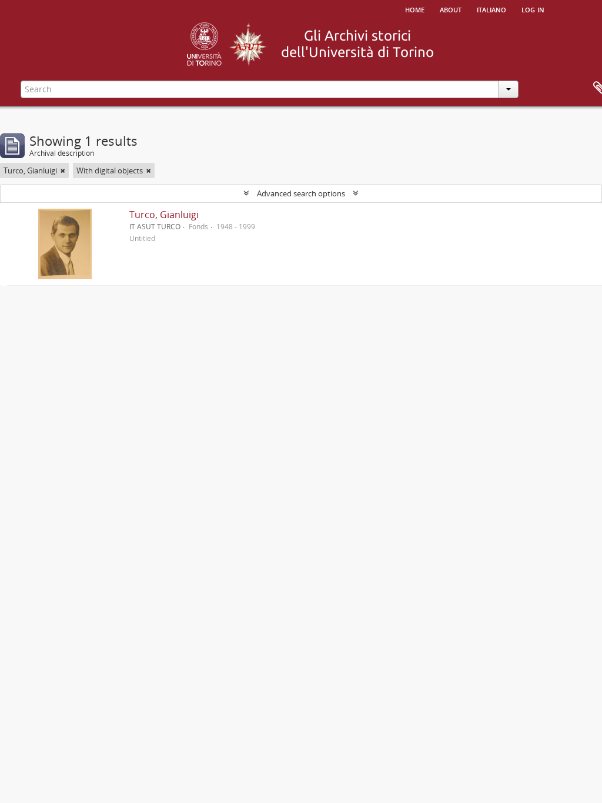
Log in (532, 8)
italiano (491, 8)
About (450, 8)
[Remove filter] (63, 170)
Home (414, 8)
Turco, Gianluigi (164, 214)
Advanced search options (301, 193)
